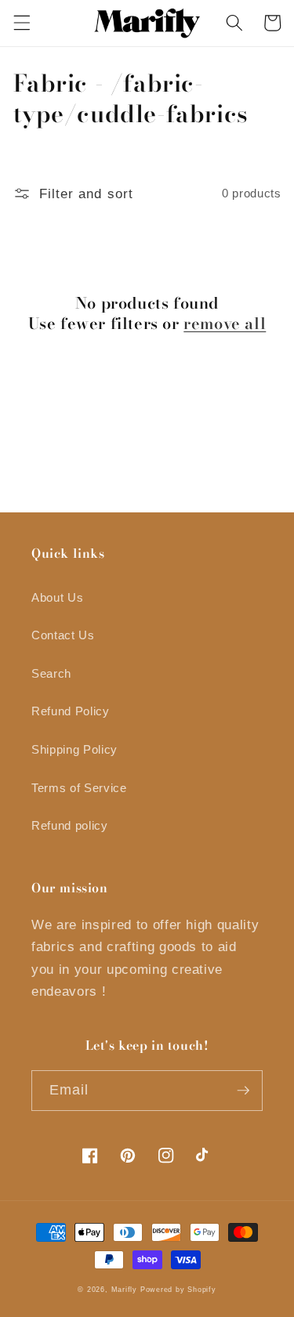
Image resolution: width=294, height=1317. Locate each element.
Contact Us (63, 635)
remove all (224, 323)
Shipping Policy (74, 749)
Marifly (124, 1289)
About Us (57, 597)
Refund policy (69, 825)
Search (51, 673)
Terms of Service (79, 787)
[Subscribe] (243, 1090)
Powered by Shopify (178, 1289)
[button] (21, 23)
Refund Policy (70, 711)
